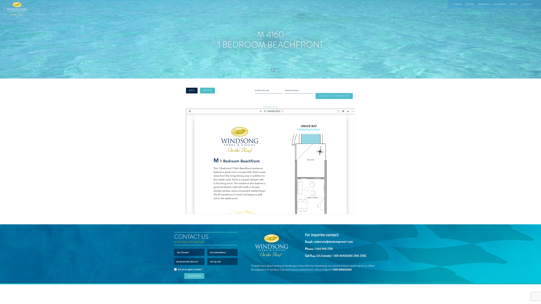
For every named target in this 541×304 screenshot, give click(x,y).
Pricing (207, 90)
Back (192, 90)
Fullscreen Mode (270, 107)
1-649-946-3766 (324, 248)
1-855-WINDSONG (341, 269)
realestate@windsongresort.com (333, 241)
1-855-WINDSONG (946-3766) (349, 255)
